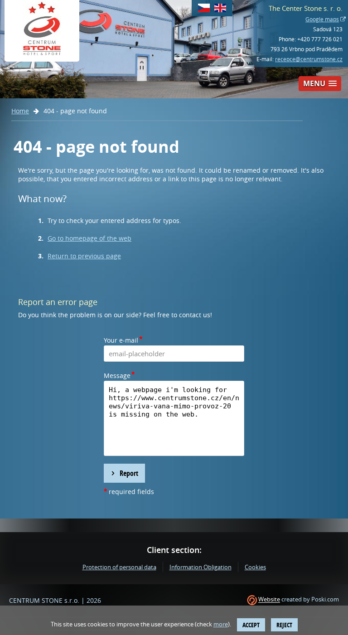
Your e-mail (121, 340)
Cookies (255, 567)
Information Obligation (200, 567)
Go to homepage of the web (89, 238)
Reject (284, 624)
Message (117, 375)
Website (269, 600)
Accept (251, 624)
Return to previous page (84, 256)
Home (20, 111)
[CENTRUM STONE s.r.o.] (42, 31)
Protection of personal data (119, 567)
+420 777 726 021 (320, 39)
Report (129, 473)
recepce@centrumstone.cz (309, 59)
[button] (320, 83)
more (220, 624)
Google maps (322, 19)
